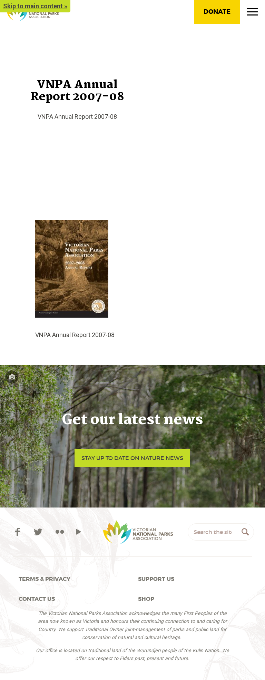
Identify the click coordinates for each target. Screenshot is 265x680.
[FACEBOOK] (18, 532)
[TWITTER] (39, 532)
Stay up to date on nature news (132, 457)
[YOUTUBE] (78, 532)
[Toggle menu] (252, 13)
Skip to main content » (35, 6)
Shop (146, 599)
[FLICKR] (59, 532)
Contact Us (37, 599)
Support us (156, 579)
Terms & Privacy (44, 579)
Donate (217, 12)
